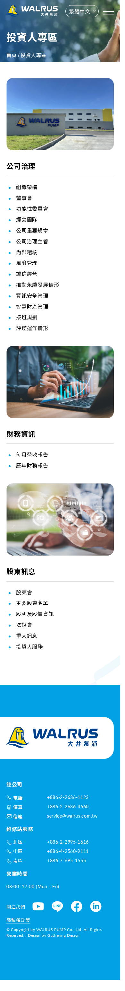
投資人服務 (29, 646)
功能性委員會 (32, 208)
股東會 (24, 592)
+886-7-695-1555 (66, 861)
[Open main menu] (108, 11)
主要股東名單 (32, 603)
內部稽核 (27, 252)
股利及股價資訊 (35, 614)
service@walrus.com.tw (72, 816)
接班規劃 (27, 317)
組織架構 (27, 187)
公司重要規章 (32, 230)
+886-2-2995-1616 (68, 842)
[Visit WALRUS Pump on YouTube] (38, 907)
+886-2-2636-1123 (68, 797)
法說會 (24, 624)
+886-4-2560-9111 (68, 851)
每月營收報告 (32, 454)
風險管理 (27, 263)
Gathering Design (63, 935)
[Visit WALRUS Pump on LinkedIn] (95, 907)
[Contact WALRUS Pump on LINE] (57, 907)
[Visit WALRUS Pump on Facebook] (76, 907)
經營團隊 (27, 219)
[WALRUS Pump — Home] (32, 11)
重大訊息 (27, 635)
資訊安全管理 (32, 295)
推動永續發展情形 (37, 284)
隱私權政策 (18, 920)
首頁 (11, 55)
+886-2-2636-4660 (68, 807)
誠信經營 (27, 273)
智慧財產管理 (32, 306)
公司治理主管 (32, 241)
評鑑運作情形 (32, 328)
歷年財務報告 (32, 465)
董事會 (24, 198)
